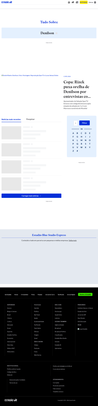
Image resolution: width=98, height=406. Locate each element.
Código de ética (11, 372)
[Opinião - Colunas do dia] (72, 2)
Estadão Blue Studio (61, 338)
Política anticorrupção (13, 369)
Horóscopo (58, 311)
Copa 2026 (67, 76)
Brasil (9, 315)
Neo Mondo (81, 318)
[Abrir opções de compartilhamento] (91, 76)
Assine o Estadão (85, 294)
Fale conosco (57, 388)
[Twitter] (83, 400)
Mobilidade (37, 305)
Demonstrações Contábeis (17, 380)
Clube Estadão (7, 294)
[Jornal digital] (77, 2)
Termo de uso (13, 383)
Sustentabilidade (39, 321)
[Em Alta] (69, 2)
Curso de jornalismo (59, 369)
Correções (56, 382)
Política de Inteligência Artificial (62, 366)
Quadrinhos (58, 315)
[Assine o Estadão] (84, 2)
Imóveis (57, 341)
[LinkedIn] (92, 400)
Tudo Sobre (37, 328)
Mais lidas (10, 345)
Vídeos (36, 345)
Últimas (36, 331)
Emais (9, 328)
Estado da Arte (82, 311)
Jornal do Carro (50, 294)
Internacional (11, 341)
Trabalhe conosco (58, 391)
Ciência (9, 318)
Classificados (59, 335)
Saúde (36, 318)
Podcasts (36, 348)
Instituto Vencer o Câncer (85, 308)
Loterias (57, 318)
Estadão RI (58, 345)
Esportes (9, 331)
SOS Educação (82, 321)
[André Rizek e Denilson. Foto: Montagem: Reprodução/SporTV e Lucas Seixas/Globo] (31, 92)
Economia (10, 338)
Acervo (9, 308)
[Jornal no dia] (85, 341)
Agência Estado (59, 325)
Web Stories (37, 355)
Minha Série (10, 351)
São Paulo (37, 315)
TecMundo (61, 294)
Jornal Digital (71, 294)
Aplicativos (58, 348)
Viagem (36, 335)
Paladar (40, 294)
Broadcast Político (60, 331)
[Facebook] (79, 400)
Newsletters (58, 308)
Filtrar (84, 123)
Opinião (36, 308)
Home (16, 294)
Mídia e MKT (11, 348)
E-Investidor (24, 294)
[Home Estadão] (7, 2)
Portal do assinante (58, 385)
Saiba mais (73, 240)
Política (36, 311)
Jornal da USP (82, 315)
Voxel (35, 338)
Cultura (9, 321)
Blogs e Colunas (12, 311)
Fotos (35, 351)
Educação (10, 325)
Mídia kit (9, 375)
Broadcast (58, 328)
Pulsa (33, 294)
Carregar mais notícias (30, 196)
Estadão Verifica (12, 335)
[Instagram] (88, 400)
